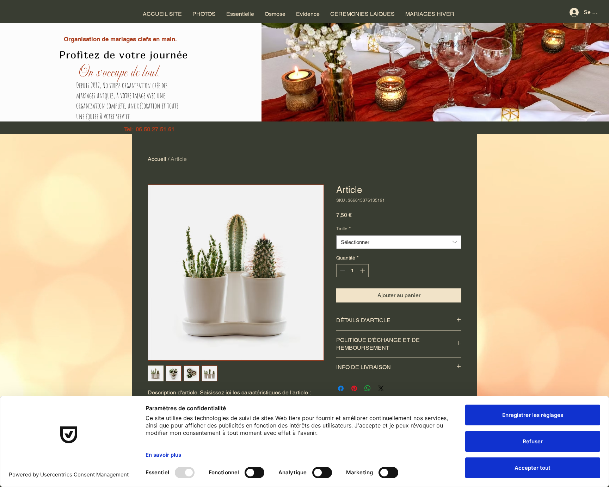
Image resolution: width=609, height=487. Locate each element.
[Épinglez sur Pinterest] (354, 388)
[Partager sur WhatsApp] (367, 388)
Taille (343, 228)
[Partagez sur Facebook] (341, 388)
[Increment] (363, 270)
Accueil (157, 159)
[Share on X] (381, 388)
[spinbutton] (352, 270)
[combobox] (398, 242)
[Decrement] (341, 270)
